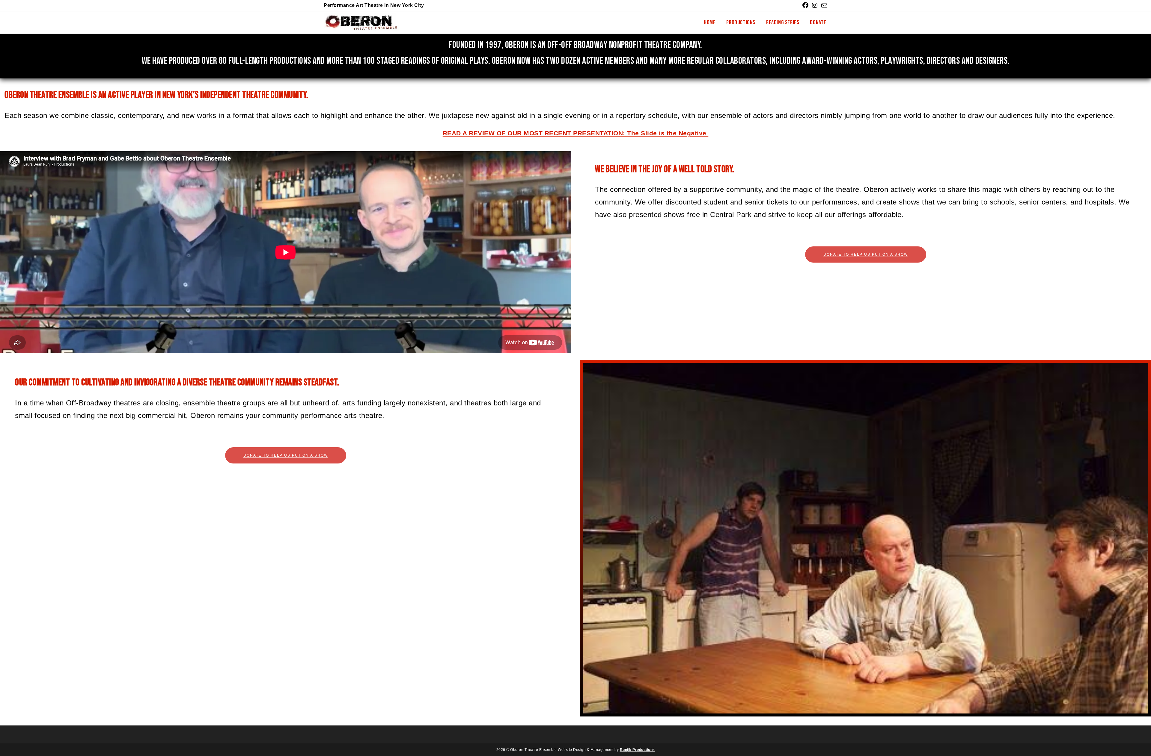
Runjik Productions (637, 750)
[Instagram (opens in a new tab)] (814, 5)
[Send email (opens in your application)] (823, 5)
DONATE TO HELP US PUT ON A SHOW (865, 254)
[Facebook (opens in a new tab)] (805, 5)
